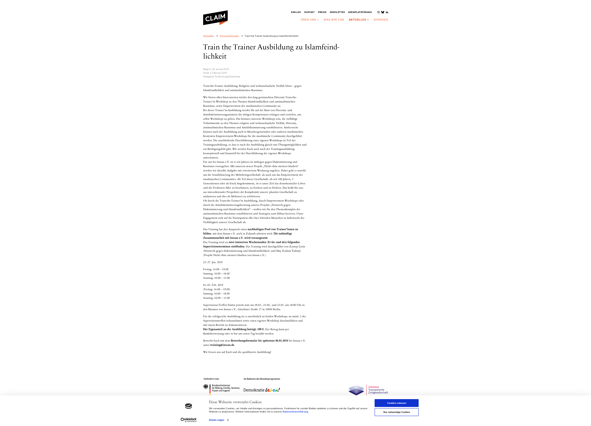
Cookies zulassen (396, 403)
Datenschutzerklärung (295, 411)
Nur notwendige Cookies (396, 412)
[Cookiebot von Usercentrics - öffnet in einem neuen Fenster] (188, 420)
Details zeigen (216, 420)
